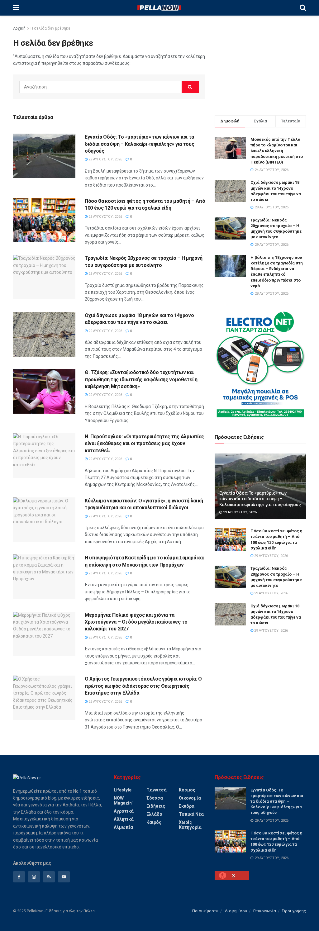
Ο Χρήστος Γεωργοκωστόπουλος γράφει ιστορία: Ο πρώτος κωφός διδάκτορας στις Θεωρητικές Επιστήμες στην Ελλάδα (143, 686)
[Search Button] (303, 8)
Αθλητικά (124, 819)
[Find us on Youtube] (64, 876)
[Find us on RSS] (49, 876)
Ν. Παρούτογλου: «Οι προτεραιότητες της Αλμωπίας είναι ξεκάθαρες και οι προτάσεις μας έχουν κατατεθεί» (144, 444)
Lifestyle (122, 789)
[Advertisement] (260, 64)
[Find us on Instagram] (34, 876)
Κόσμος (187, 789)
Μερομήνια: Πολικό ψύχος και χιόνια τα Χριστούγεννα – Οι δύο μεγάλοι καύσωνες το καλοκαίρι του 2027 (136, 622)
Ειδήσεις (155, 806)
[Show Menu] (16, 8)
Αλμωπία (123, 827)
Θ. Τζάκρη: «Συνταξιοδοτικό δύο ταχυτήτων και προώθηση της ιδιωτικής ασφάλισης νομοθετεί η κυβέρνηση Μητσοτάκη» (141, 379)
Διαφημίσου (236, 911)
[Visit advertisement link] (260, 364)
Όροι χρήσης (294, 911)
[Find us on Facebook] (19, 876)
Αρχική (19, 28)
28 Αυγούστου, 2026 (105, 573)
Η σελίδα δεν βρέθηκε (50, 28)
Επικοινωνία (264, 911)
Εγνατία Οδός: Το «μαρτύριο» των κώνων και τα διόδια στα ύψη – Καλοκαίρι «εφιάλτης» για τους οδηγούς (139, 144)
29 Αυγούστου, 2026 (105, 159)
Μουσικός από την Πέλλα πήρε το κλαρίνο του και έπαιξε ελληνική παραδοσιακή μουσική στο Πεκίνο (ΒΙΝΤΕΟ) (276, 150)
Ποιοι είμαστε (205, 911)
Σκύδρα (186, 806)
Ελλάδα (154, 814)
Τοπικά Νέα (191, 814)
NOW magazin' (123, 800)
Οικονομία (190, 798)
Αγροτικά (124, 811)
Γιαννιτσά (156, 789)
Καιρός (153, 822)
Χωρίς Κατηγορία (190, 825)
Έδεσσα (154, 798)
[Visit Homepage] (159, 8)
